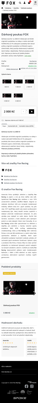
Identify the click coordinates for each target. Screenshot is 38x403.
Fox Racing (33, 61)
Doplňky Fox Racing (10, 179)
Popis (4, 126)
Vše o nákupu (6, 366)
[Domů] (2, 8)
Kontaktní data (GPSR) (26, 126)
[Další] (34, 293)
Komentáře (12, 126)
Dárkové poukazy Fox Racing (13, 183)
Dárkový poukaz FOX (11, 305)
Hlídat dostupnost (12, 69)
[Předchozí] (3, 293)
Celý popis (27, 56)
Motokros (8, 8)
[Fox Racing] (19, 170)
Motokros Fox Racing (10, 176)
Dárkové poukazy (26, 8)
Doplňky (16, 8)
